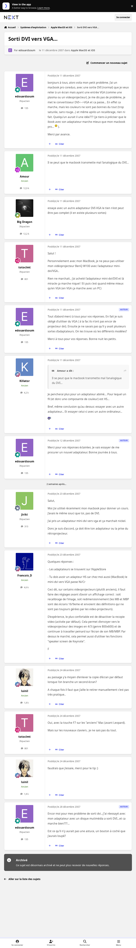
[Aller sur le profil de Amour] (24, 162)
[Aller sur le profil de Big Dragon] (24, 208)
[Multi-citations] (49, 144)
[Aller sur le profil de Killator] (24, 367)
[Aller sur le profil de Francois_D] (24, 561)
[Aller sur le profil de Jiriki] (24, 501)
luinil (24, 691)
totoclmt (24, 267)
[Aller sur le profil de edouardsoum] (10, 50)
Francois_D (24, 575)
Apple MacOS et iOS (83, 50)
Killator (24, 381)
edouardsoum (27, 50)
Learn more (7, 6)
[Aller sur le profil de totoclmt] (24, 253)
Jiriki (24, 514)
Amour (24, 176)
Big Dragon (24, 222)
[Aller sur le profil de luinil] (24, 677)
